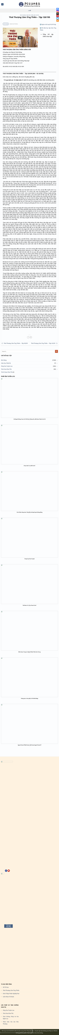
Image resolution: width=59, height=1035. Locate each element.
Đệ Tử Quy (6, 987)
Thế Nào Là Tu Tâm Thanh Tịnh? (29, 605)
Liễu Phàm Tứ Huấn (8, 996)
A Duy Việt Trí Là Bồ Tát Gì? (29, 465)
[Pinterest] (57, 16)
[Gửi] (56, 351)
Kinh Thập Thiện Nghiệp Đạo (11, 993)
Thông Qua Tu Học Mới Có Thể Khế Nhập (29, 698)
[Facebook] (57, 9)
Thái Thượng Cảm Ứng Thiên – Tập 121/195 (43, 343)
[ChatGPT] (57, 14)
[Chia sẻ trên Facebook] (28, 337)
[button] (2, 4)
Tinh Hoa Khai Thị (6, 369)
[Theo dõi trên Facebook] (6, 870)
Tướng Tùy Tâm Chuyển (29, 558)
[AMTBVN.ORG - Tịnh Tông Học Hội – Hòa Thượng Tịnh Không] (29, 4)
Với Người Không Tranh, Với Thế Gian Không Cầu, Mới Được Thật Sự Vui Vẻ (29, 419)
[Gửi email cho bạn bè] (31, 337)
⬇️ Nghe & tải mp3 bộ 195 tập (48, 24)
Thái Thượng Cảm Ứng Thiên (11, 990)
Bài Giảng (4, 360)
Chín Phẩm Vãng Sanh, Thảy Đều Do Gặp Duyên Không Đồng (29, 512)
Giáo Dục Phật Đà (6, 363)
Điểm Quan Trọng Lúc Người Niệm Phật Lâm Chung (29, 651)
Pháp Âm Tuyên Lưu (6, 366)
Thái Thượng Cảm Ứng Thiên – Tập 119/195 (15, 343)
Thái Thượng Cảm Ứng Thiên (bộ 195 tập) (29, 15)
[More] (57, 20)
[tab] (6, 24)
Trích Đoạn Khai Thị (7, 372)
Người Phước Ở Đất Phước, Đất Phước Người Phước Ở (29, 745)
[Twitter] (57, 18)
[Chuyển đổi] (41, 34)
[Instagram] (57, 11)
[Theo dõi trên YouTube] (8, 870)
